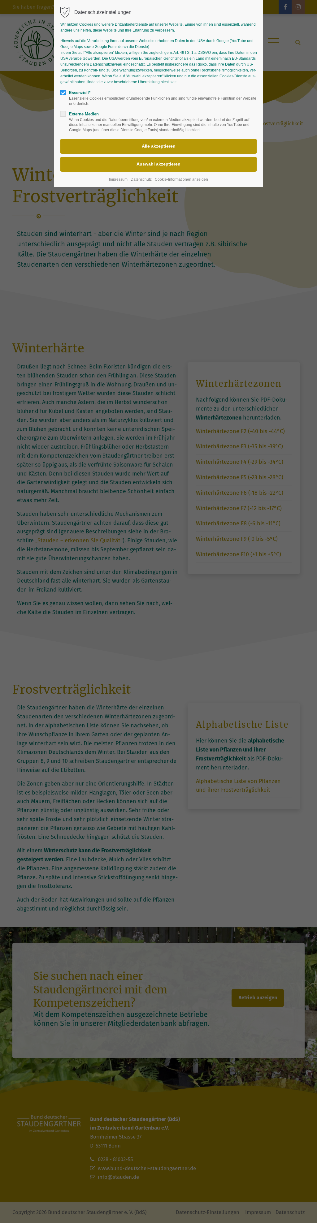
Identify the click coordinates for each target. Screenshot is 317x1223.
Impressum (118, 179)
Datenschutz (141, 179)
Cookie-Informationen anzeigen (181, 179)
